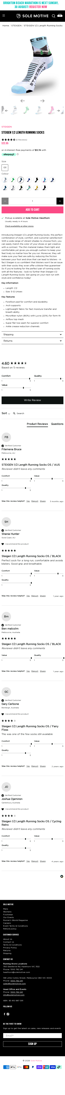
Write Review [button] (32, 400)
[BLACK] (36, 180)
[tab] (32, 334)
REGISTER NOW (38, 7)
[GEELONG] (12, 188)
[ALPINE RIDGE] (5, 180)
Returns (7, 950)
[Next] (42, 100)
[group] (32, 363)
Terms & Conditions (12, 945)
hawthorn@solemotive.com (16, 972)
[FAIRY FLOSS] (44, 180)
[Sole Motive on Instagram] (8, 1015)
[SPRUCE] (5, 188)
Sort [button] (5, 413)
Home (5, 26)
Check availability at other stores (19, 226)
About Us (7, 939)
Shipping (7, 953)
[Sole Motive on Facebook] (4, 1015)
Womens (7, 912)
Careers (7, 923)
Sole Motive (36, 1061)
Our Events (8, 917)
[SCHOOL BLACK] (44, 188)
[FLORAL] (36, 188)
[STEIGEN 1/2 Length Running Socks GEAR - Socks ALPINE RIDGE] (32, 65)
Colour (5, 174)
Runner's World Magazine (15, 920)
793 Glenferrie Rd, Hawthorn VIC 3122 (21, 967)
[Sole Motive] (32, 16)
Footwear (8, 915)
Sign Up (32, 1044)
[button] (32, 140)
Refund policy (9, 929)
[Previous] (22, 100)
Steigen (16, 26)
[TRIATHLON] (20, 188)
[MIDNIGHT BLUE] (28, 180)
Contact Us (8, 942)
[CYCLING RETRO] (20, 180)
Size (4, 161)
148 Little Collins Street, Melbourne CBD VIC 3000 (27, 978)
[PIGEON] (52, 180)
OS (4, 168)
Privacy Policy (10, 948)
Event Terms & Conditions (15, 926)
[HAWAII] (28, 188)
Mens (5, 909)
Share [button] (43, 501)
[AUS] (12, 180)
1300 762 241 (16, 969)
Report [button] (34, 501)
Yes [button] (28, 501)
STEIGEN (7, 127)
